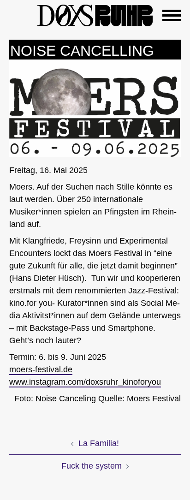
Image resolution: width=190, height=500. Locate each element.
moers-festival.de (40, 369)
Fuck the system (91, 465)
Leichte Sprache (18, 14)
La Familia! (98, 443)
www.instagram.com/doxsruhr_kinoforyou (85, 382)
